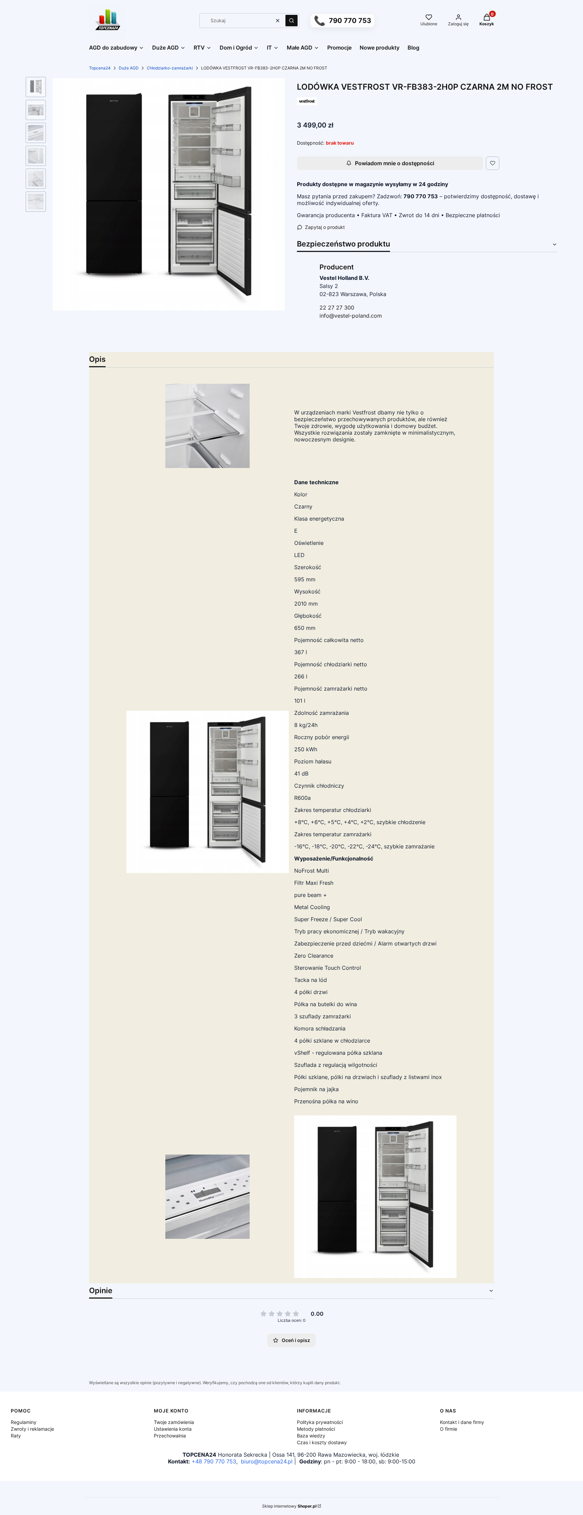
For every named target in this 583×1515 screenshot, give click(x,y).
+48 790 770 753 (214, 1461)
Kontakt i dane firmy (462, 1422)
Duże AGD (129, 67)
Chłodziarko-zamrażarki (170, 67)
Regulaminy (23, 1422)
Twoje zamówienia (174, 1422)
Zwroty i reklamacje (32, 1429)
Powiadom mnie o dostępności (394, 163)
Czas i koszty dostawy (322, 1442)
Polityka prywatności (320, 1422)
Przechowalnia (170, 1435)
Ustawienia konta (173, 1429)
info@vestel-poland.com (351, 315)
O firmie (448, 1429)
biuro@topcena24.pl (267, 1461)
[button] (291, 20)
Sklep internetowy (289, 1506)
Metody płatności (316, 1429)
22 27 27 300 (337, 307)
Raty (16, 1435)
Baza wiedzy (311, 1435)
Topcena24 (100, 67)
